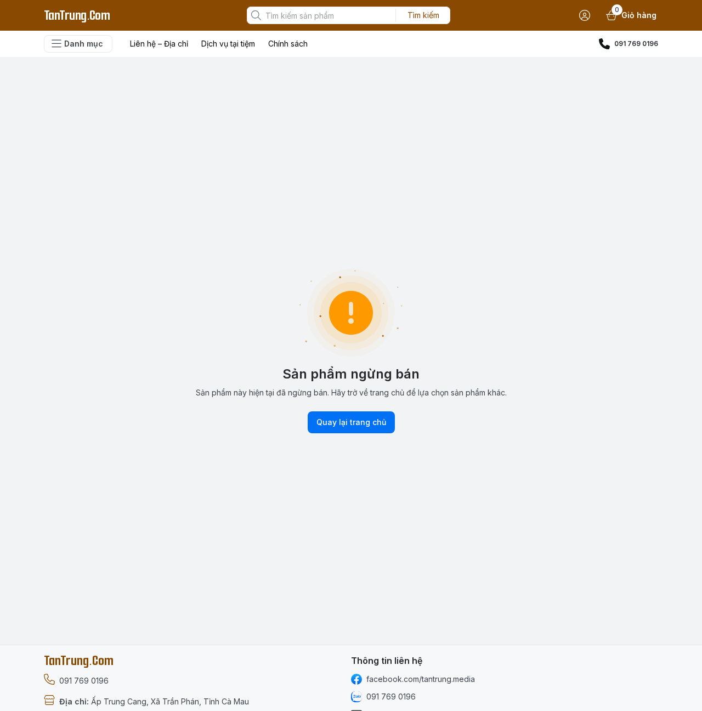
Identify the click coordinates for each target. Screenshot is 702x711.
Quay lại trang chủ (351, 422)
